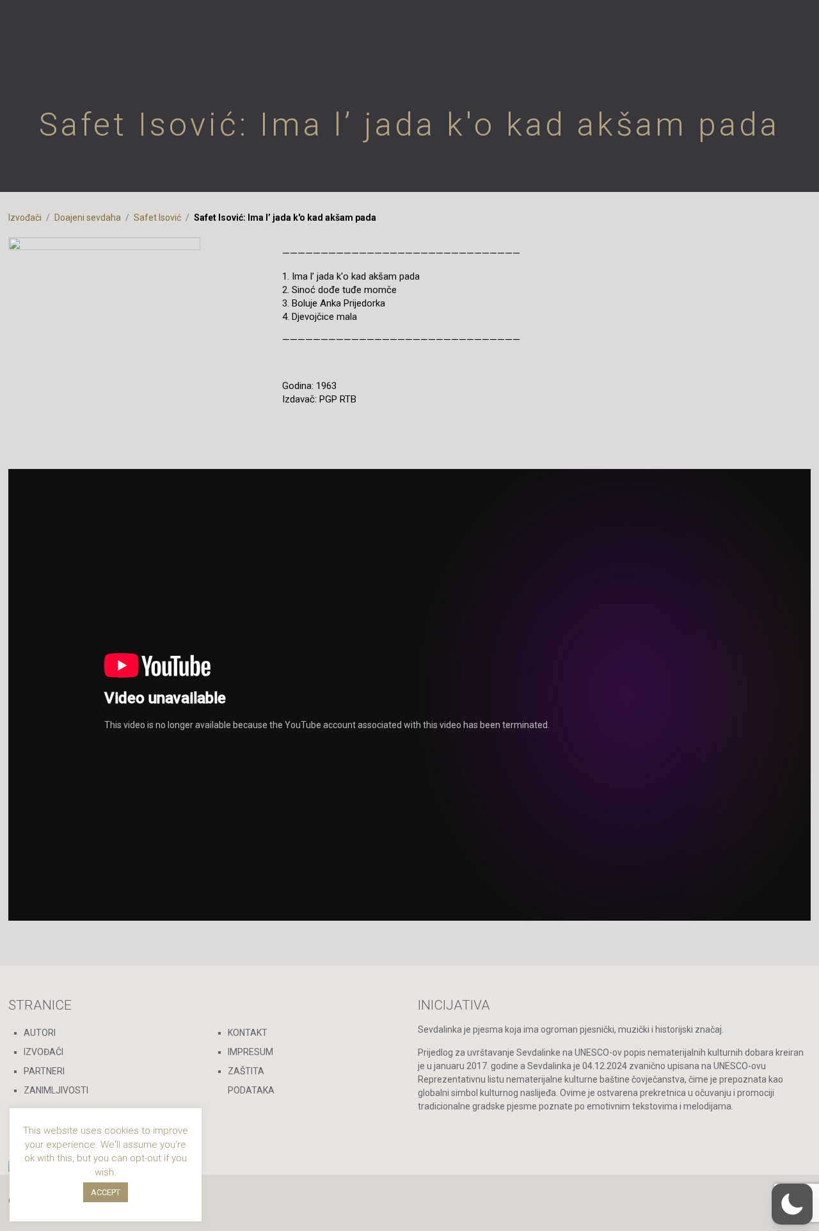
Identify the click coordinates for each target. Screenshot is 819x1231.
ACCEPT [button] (105, 1192)
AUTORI (40, 1033)
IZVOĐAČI (43, 1052)
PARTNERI (44, 1071)
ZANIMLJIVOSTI (56, 1090)
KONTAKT (247, 1033)
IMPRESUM (250, 1052)
